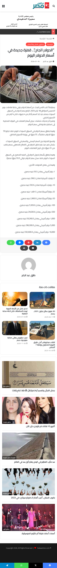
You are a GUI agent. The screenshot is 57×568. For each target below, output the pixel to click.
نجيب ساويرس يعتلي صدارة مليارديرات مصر (17, 339)
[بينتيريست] (28, 242)
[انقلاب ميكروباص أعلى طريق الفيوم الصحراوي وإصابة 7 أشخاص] (42, 330)
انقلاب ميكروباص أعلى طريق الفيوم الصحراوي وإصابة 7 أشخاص (44, 345)
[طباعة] (24, 248)
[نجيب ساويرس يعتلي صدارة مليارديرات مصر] (14, 328)
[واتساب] (11, 242)
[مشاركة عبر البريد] (33, 248)
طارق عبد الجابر (47, 61)
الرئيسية (50, 38)
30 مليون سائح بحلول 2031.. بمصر (44, 312)
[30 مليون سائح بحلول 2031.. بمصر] (42, 300)
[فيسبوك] (46, 242)
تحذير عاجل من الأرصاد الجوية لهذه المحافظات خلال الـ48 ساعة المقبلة (15, 311)
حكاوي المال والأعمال (35, 44)
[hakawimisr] (41, 6)
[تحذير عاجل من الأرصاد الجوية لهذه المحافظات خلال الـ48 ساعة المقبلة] (14, 299)
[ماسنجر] (20, 242)
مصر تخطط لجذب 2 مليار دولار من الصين (36, 31)
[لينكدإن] (37, 242)
